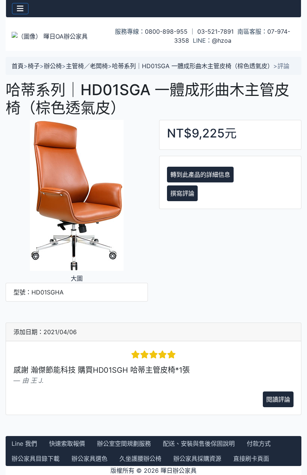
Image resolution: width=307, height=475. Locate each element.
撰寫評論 (182, 193)
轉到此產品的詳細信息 (200, 174)
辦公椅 (53, 66)
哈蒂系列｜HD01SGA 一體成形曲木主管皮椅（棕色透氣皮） (192, 66)
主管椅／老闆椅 (87, 66)
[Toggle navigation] (20, 8)
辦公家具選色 (89, 458)
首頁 (18, 66)
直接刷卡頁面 (251, 458)
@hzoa (221, 40)
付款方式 (259, 443)
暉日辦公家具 (179, 470)
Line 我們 (24, 443)
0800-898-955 (166, 31)
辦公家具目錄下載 (36, 458)
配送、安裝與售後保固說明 (199, 443)
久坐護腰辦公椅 (140, 458)
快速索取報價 (67, 443)
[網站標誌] (55, 36)
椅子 (34, 66)
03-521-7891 (215, 31)
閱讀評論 (278, 399)
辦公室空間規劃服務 (124, 443)
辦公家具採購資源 (197, 458)
